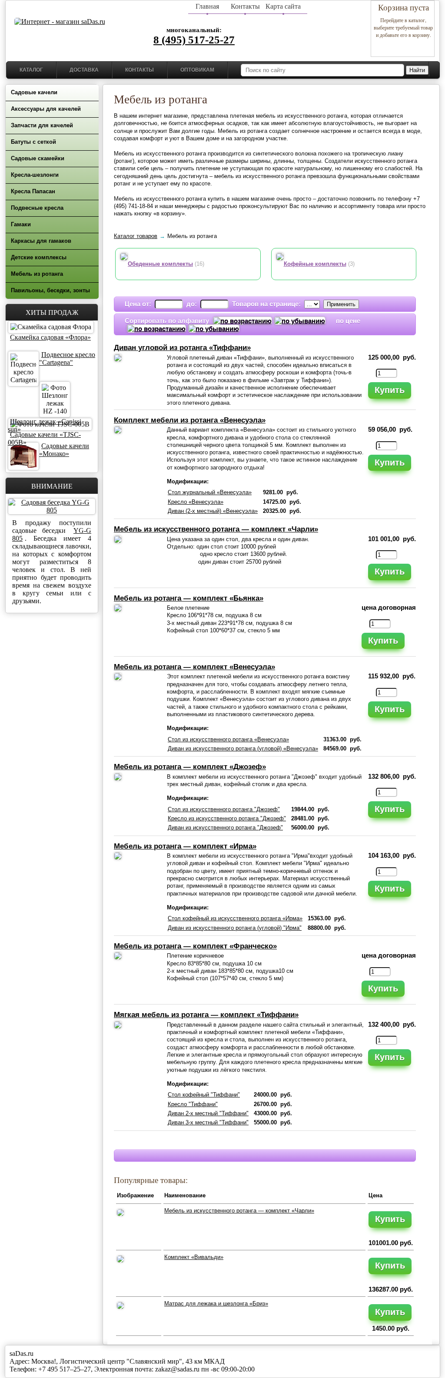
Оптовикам (197, 70)
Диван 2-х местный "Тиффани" (208, 1113)
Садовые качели (34, 92)
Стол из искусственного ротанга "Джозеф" (224, 809)
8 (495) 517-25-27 (194, 40)
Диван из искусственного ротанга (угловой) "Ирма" (235, 928)
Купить (390, 390)
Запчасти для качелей (42, 125)
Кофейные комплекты (315, 264)
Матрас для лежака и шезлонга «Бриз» (216, 1303)
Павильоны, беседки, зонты (50, 290)
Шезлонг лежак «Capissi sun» (44, 425)
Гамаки (21, 224)
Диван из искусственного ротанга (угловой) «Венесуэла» (243, 748)
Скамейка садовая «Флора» (50, 337)
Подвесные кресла (37, 208)
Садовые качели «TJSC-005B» (44, 438)
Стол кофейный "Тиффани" (204, 1094)
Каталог (31, 70)
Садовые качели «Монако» (64, 449)
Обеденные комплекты (160, 264)
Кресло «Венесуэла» (195, 502)
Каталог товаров (135, 236)
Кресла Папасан (33, 191)
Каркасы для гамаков (41, 241)
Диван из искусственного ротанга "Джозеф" (225, 827)
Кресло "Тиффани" (193, 1104)
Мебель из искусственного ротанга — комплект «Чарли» (239, 1210)
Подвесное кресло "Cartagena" (67, 358)
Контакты (245, 6)
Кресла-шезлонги (35, 175)
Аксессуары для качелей (46, 109)
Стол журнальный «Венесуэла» (210, 492)
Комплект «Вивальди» (193, 1257)
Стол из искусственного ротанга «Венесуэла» (228, 739)
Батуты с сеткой (33, 142)
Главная (207, 6)
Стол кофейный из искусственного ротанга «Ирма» (235, 918)
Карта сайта (283, 6)
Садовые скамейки (37, 158)
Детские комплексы (38, 257)
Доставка (84, 70)
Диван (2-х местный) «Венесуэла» (213, 511)
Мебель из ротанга (37, 274)
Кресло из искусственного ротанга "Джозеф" (227, 818)
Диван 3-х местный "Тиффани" (208, 1122)
